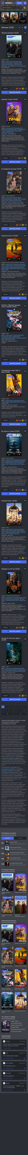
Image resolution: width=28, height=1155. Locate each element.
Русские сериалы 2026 (7, 130)
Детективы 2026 (9, 128)
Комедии (13, 791)
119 (24, 710)
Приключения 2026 (18, 335)
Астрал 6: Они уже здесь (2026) (10, 639)
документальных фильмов (8, 768)
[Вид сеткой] (22, 27)
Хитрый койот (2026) (9, 501)
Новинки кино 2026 (14, 268)
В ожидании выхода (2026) (11, 169)
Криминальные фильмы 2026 (9, 129)
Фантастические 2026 (7, 62)
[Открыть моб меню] (25, 3)
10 (13, 710)
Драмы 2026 (8, 61)
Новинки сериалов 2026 (7, 132)
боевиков (11, 758)
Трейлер (5, 88)
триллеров (20, 768)
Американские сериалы (7, 64)
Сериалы (20, 838)
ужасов (10, 770)
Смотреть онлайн (14, 92)
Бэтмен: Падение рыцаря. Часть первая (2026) (11, 306)
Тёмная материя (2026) (10, 33)
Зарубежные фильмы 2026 (16, 267)
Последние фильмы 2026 (11, 600)
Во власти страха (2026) (10, 431)
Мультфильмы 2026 (6, 336)
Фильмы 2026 (18, 64)
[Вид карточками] (19, 27)
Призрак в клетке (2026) (10, 569)
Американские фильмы (11, 462)
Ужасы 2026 (8, 668)
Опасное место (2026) (9, 236)
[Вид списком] (25, 27)
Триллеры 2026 (17, 61)
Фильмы (7, 838)
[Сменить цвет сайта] (25, 7)
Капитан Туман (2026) (9, 99)
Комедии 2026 (18, 128)
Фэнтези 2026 (5, 267)
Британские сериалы (6, 199)
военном (12, 772)
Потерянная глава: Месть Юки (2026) (10, 371)
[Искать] (20, 7)
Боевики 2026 (8, 335)
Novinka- (10, 3)
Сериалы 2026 (17, 62)
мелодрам (4, 770)
